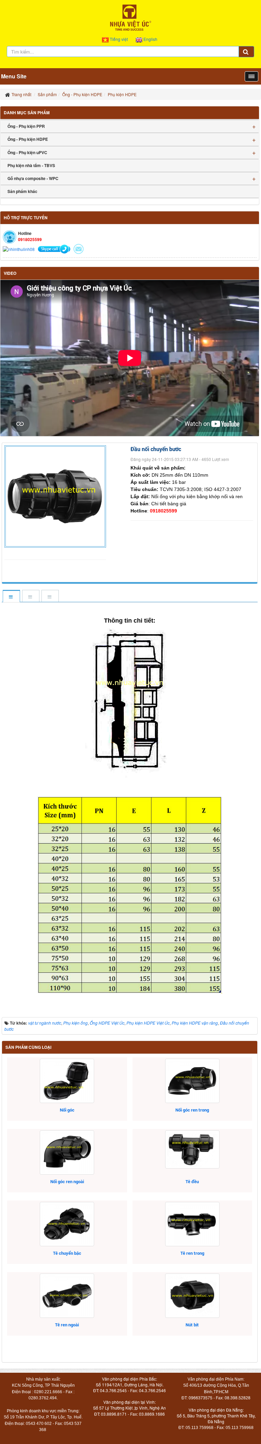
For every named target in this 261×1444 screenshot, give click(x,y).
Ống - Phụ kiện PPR (26, 126)
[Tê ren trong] (192, 1224)
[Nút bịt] (192, 1296)
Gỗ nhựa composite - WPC (32, 178)
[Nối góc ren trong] (192, 1081)
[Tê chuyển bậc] (67, 1224)
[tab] (11, 596)
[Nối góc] (67, 1081)
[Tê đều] (192, 1149)
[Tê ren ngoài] (67, 1296)
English (149, 39)
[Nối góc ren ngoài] (67, 1152)
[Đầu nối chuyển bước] (56, 495)
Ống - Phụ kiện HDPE (27, 139)
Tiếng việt (119, 39)
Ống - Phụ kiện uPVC (27, 152)
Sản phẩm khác (22, 191)
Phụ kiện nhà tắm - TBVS (31, 165)
